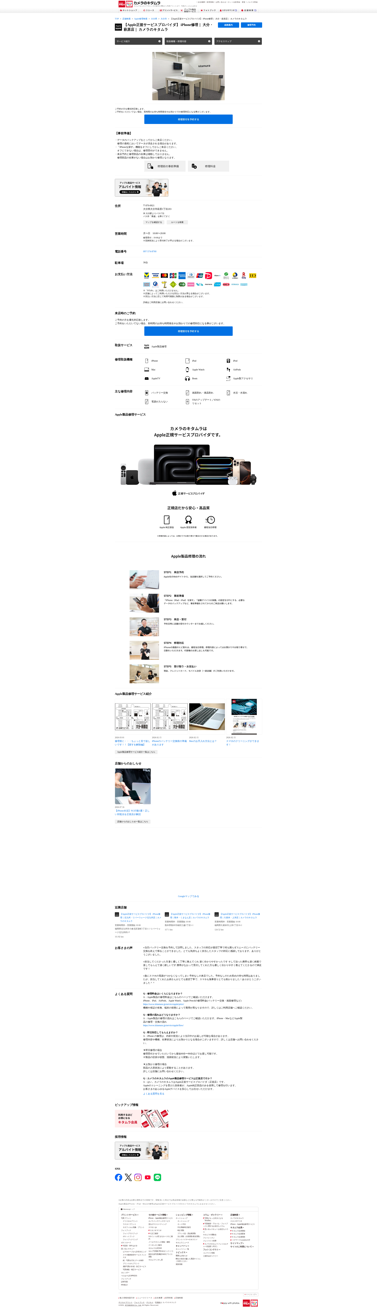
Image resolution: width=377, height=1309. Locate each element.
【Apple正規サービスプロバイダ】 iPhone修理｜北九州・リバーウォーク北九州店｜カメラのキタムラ (140, 917)
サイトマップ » (237, 1243)
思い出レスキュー (127, 1249)
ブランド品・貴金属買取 (186, 1233)
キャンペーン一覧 (182, 1249)
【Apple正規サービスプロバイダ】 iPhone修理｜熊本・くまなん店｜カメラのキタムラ (190, 916)
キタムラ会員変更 (238, 1234)
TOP (117, 19)
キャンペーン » (182, 1246)
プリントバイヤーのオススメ (186, 1239)
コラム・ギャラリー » (212, 1215)
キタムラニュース (182, 1243)
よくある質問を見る (153, 1093)
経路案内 (228, 25)
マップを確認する (153, 222)
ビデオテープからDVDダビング (134, 1252)
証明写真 (124, 1282)
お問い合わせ (221, 2)
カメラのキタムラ (237, 1218)
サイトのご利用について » (241, 1246)
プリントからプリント (131, 1263)
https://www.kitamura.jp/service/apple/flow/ (163, 1025)
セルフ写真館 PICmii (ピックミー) (160, 1251)
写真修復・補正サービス (132, 1270)
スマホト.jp (152, 1227)
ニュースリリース (144, 1298)
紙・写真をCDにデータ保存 (133, 1260)
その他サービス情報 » (158, 1215)
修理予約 (251, 25)
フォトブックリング (130, 1239)
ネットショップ (181, 1218)
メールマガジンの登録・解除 (159, 1242)
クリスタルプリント (130, 1221)
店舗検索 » (235, 1215)
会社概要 (201, 2)
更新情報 (179, 1264)
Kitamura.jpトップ (129, 1209)
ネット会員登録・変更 (236, 2)
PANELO (124, 1285)
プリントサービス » (129, 1215)
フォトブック (126, 1230)
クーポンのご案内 (155, 1245)
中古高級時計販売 (184, 1227)
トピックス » (181, 1252)
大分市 (164, 19)
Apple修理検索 (140, 19)
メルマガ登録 (252, 2)
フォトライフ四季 (209, 1241)
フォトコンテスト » (211, 1249)
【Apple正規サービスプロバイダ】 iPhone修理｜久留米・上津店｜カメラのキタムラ (240, 916)
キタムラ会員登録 (238, 1231)
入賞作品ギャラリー (210, 1256)
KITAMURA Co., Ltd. (133, 1305)
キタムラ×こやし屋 (155, 1260)
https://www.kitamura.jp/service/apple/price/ (163, 1004)
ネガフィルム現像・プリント (133, 1227)
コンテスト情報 (209, 1253)
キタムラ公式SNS (155, 1248)
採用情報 (210, 2)
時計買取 (180, 1230)
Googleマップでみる (188, 896)
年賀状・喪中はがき (130, 1246)
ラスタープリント (129, 1224)
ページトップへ (251, 1294)
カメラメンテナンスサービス (159, 1221)
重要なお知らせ (181, 1256)
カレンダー (125, 1273)
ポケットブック (128, 1236)
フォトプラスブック (130, 1233)
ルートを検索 (177, 222)
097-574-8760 (149, 251)
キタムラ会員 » (237, 1227)
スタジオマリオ (156, 1230)
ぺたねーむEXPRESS (129, 1276)
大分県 (154, 19)
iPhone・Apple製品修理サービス (160, 1218)
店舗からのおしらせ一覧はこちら (132, 821)
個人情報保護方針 (127, 1298)
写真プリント (126, 1218)
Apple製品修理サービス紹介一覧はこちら (136, 752)
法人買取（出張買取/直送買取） (189, 1236)
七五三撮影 (154, 1233)
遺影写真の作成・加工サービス (134, 1266)
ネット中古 (181, 1224)
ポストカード (126, 1243)
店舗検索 (126, 19)
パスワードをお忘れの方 (241, 1240)
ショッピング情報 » (184, 1215)
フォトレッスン (209, 1238)
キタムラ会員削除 (238, 1237)
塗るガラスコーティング (157, 1224)
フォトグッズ (126, 1279)
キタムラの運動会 (209, 1235)
